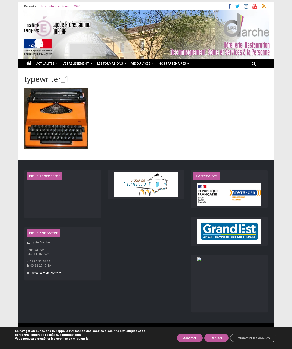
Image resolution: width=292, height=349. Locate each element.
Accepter (189, 338)
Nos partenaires (172, 63)
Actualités (45, 63)
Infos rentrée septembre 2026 (59, 6)
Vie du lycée (140, 63)
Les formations (110, 63)
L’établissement (76, 63)
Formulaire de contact (45, 273)
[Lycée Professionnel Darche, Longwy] (146, 12)
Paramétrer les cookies (253, 338)
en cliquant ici (79, 338)
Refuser (216, 338)
